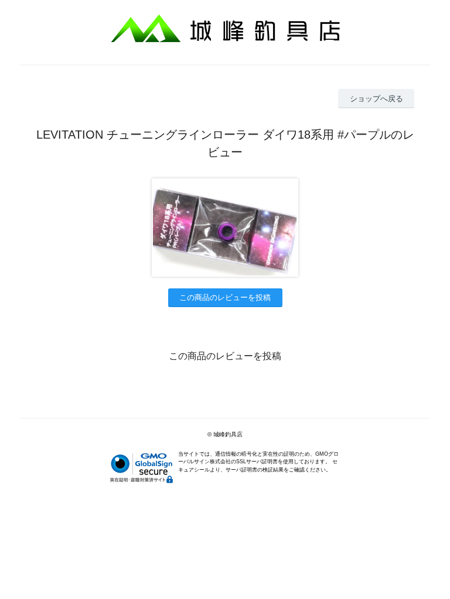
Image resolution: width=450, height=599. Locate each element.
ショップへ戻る (376, 98)
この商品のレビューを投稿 (225, 297)
